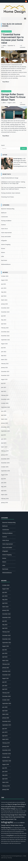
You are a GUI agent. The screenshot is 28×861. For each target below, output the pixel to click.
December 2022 (5, 331)
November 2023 (5, 312)
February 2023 (4, 327)
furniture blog (5, 815)
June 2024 (3, 288)
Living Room (10, 835)
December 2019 (5, 427)
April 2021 (3, 391)
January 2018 (4, 502)
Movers (3, 252)
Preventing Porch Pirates (7, 197)
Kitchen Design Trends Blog (9, 829)
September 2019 (5, 431)
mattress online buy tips (14, 837)
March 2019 (4, 447)
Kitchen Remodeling (5, 831)
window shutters (17, 843)
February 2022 (4, 363)
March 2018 (4, 494)
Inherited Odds (17, 822)
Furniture (3, 224)
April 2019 (3, 443)
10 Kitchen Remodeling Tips (6, 802)
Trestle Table (11, 843)
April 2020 (3, 415)
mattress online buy (5, 837)
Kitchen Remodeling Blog (15, 831)
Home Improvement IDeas (16, 817)
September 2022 (5, 339)
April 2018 (3, 490)
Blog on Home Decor (18, 806)
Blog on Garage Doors (14, 804)
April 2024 (3, 296)
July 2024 (3, 284)
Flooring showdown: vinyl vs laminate (10, 193)
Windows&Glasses (6, 264)
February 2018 (4, 498)
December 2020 (5, 399)
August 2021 (4, 379)
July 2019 (3, 435)
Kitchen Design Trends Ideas (20, 829)
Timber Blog (9, 839)
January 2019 (4, 455)
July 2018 (3, 478)
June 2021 (3, 387)
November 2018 (5, 462)
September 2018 (5, 470)
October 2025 (4, 276)
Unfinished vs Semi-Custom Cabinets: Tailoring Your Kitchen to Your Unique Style (13, 182)
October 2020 (4, 403)
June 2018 (3, 482)
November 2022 (5, 335)
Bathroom (3, 212)
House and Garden (6, 91)
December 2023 (5, 308)
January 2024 (4, 304)
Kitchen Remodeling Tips (14, 833)
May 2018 (3, 486)
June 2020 (3, 411)
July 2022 (3, 347)
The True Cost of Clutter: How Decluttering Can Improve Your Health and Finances (13, 188)
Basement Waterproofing (7, 208)
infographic (4, 240)
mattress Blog (16, 835)
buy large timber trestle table (12, 810)
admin (4, 45)
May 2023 (3, 320)
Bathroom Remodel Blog (18, 802)
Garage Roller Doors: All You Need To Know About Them (13, 97)
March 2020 (4, 419)
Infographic (7, 822)
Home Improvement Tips (8, 819)
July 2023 (3, 316)
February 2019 (4, 451)
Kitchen (3, 248)
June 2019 (3, 439)
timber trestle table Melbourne (13, 841)
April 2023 (3, 324)
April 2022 (3, 355)
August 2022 (4, 343)
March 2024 (4, 300)
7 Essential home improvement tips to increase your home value (12, 38)
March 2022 (4, 359)
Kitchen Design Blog (15, 827)
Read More (5, 82)
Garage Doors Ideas (16, 815)
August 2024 (4, 280)
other (2, 256)
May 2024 (3, 292)
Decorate (5, 812)
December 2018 (5, 459)
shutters (4, 839)
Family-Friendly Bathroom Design (9, 178)
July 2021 (3, 383)
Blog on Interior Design (8, 809)
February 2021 (4, 395)
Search (3, 145)
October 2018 (4, 467)
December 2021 (5, 371)
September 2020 (5, 407)
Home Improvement (6, 31)
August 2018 (4, 474)
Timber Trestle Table (16, 839)
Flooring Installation (6, 220)
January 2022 (4, 367)
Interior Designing (5, 244)
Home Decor (4, 228)
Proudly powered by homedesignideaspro (11, 856)
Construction (4, 216)
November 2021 (5, 375)
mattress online (23, 835)
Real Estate (4, 260)
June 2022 (3, 351)
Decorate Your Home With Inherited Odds (16, 812)
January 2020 (4, 423)
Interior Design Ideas (12, 825)
